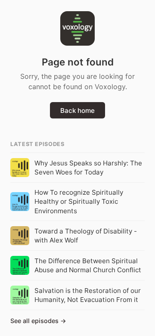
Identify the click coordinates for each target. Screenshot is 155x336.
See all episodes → (38, 320)
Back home (77, 110)
